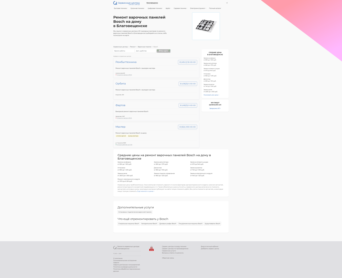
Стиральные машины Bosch (128, 223)
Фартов (120, 105)
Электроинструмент (198, 8)
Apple (168, 8)
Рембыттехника (126, 62)
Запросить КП (214, 108)
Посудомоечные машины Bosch (190, 223)
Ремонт (133, 47)
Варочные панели (144, 47)
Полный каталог (215, 8)
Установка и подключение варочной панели (134, 212)
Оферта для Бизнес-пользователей (126, 265)
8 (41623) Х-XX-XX (188, 84)
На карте (164, 51)
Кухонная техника (137, 8)
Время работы (119, 51)
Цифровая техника (155, 8)
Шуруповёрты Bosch (212, 223)
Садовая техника (180, 8)
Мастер (120, 126)
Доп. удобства (141, 51)
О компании (117, 258)
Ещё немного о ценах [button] (145, 191)
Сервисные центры (120, 47)
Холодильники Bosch (149, 223)
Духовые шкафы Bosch (167, 223)
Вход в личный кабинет (209, 246)
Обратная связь (168, 258)
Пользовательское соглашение (125, 260)
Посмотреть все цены (211, 95)
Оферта (116, 262)
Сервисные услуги (169, 251)
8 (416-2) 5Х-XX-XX (188, 62)
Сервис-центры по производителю (175, 248)
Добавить (210, 248)
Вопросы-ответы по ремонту (173, 253)
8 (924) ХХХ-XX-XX (188, 127)
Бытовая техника (120, 8)
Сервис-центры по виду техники (174, 246)
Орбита (121, 83)
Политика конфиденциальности (125, 267)
